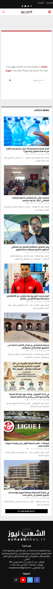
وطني (45, 118)
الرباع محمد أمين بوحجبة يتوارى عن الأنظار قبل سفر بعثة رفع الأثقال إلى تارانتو (28, 297)
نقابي (45, 168)
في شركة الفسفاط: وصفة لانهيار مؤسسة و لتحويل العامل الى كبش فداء (28, 494)
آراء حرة (45, 462)
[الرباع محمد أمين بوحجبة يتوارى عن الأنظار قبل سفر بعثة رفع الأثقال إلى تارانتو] (26, 278)
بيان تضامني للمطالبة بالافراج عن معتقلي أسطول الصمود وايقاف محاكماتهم (30, 248)
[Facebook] (37, 580)
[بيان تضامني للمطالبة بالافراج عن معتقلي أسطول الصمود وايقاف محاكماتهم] (26, 229)
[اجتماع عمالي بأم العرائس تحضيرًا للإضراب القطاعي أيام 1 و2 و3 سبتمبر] (26, 180)
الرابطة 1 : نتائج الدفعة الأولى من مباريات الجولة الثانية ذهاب (27, 444)
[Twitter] (30, 580)
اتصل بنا (41, 2)
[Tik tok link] (22, 6)
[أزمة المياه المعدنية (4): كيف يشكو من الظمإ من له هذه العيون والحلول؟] (26, 131)
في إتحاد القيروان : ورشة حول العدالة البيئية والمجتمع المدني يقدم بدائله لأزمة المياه (29, 395)
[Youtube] (23, 580)
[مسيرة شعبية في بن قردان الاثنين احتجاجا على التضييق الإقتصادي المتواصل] (26, 327)
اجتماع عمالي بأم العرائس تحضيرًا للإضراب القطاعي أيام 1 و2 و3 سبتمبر (30, 199)
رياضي (45, 266)
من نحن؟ (49, 2)
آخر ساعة (44, 217)
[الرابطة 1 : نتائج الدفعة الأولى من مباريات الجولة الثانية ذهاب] (26, 426)
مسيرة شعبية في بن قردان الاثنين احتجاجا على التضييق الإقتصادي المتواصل (28, 346)
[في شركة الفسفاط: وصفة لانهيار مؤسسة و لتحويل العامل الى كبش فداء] (26, 475)
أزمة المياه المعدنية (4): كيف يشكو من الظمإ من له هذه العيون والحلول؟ (27, 150)
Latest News (41, 110)
